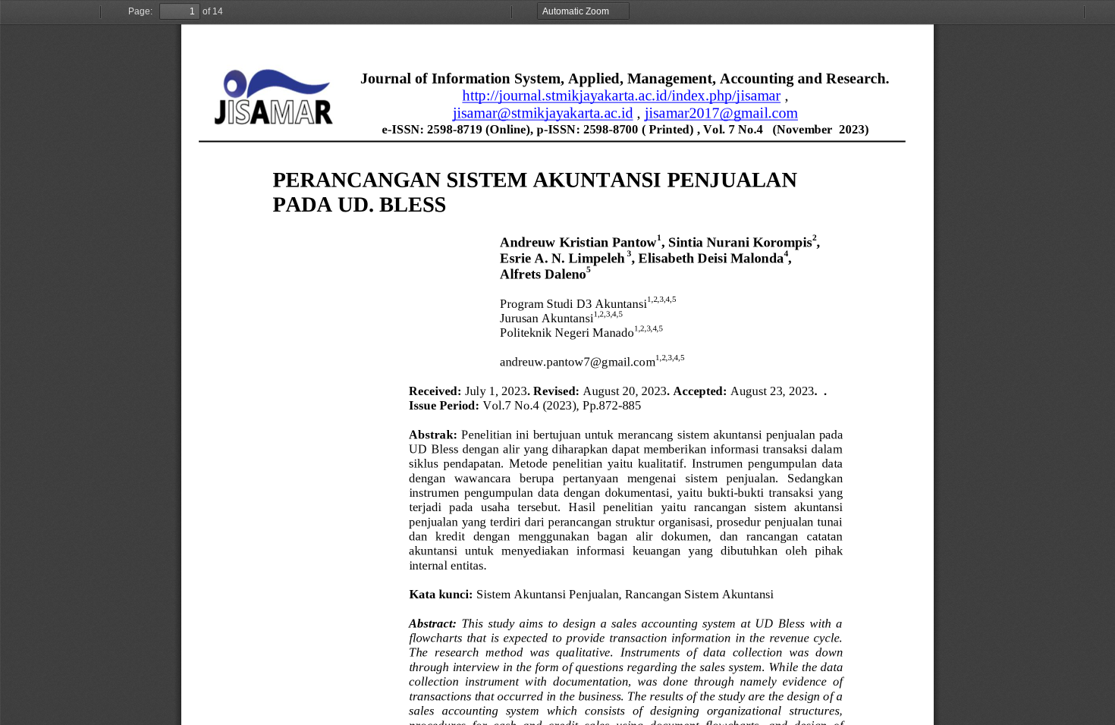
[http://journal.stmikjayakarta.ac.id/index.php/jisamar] (622, 95)
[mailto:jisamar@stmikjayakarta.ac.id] (543, 112)
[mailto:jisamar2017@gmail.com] (721, 112)
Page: (140, 11)
